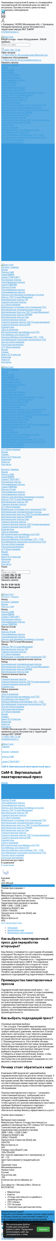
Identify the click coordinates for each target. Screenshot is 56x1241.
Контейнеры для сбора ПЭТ (15, 132)
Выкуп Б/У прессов (11, 252)
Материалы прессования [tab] (20, 932)
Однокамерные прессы (13, 90)
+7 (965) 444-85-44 (11, 60)
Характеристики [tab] (15, 930)
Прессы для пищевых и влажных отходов (22, 92)
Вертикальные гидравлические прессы (21, 107)
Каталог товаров (10, 165)
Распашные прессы (11, 77)
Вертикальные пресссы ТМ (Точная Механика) (25, 110)
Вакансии (6, 255)
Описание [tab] (12, 927)
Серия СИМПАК (9, 82)
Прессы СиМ (7, 70)
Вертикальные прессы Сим (15, 115)
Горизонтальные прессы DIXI (15, 122)
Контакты (6, 259)
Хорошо (43, 1229)
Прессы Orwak (8, 85)
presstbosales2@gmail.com (34, 55)
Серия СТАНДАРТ (10, 75)
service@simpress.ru (31, 60)
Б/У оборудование (10, 102)
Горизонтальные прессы (13, 100)
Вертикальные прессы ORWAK (16, 112)
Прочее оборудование (12, 140)
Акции (4, 67)
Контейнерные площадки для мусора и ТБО (23, 137)
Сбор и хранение (9, 127)
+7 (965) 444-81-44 (11, 55)
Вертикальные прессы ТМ (14, 97)
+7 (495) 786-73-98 (10, 50)
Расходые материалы (12, 142)
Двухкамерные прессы (13, 80)
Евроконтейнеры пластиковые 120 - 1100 (22, 135)
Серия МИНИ (7, 72)
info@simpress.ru (10, 32)
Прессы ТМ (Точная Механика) (17, 95)
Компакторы (7, 125)
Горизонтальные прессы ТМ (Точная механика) (25, 120)
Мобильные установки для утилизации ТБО (23, 105)
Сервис (5, 250)
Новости (5, 257)
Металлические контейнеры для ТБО (20, 130)
